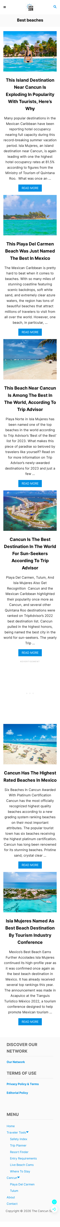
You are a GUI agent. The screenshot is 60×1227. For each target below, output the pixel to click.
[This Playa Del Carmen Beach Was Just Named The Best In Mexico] (30, 217)
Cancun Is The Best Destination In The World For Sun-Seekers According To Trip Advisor (30, 553)
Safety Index (18, 1139)
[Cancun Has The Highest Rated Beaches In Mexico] (30, 746)
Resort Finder (19, 1152)
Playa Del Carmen (22, 1184)
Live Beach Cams (22, 1165)
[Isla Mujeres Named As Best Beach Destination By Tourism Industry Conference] (30, 894)
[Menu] (5, 7)
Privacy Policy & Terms (23, 1084)
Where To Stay (20, 1171)
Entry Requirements (23, 1158)
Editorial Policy (17, 1093)
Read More (31, 189)
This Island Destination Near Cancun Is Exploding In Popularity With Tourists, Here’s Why (30, 94)
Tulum (14, 1190)
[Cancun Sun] (30, 7)
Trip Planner (18, 1145)
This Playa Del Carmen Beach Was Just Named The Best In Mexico (30, 251)
